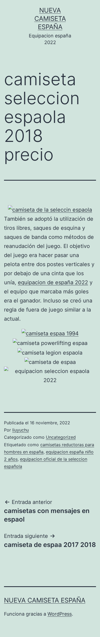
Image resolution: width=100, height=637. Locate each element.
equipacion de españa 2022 (53, 282)
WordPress (59, 614)
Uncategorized (61, 437)
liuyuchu (20, 430)
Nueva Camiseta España (50, 18)
